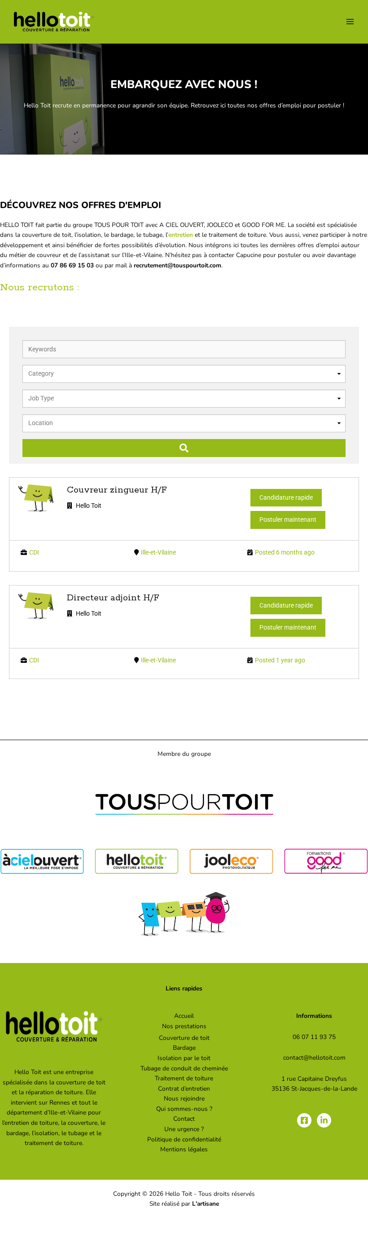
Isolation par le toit (184, 1058)
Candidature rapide (286, 497)
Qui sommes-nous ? (184, 1109)
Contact (184, 1118)
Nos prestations (184, 1026)
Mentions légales (184, 1149)
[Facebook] (304, 1120)
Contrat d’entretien (184, 1088)
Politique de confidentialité (184, 1139)
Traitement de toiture (184, 1078)
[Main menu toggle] (350, 22)
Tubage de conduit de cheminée (184, 1068)
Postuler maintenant (287, 519)
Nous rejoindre (184, 1098)
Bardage (184, 1047)
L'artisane (205, 1203)
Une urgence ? (184, 1129)
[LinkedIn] (324, 1120)
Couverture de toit (184, 1038)
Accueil (184, 1016)
